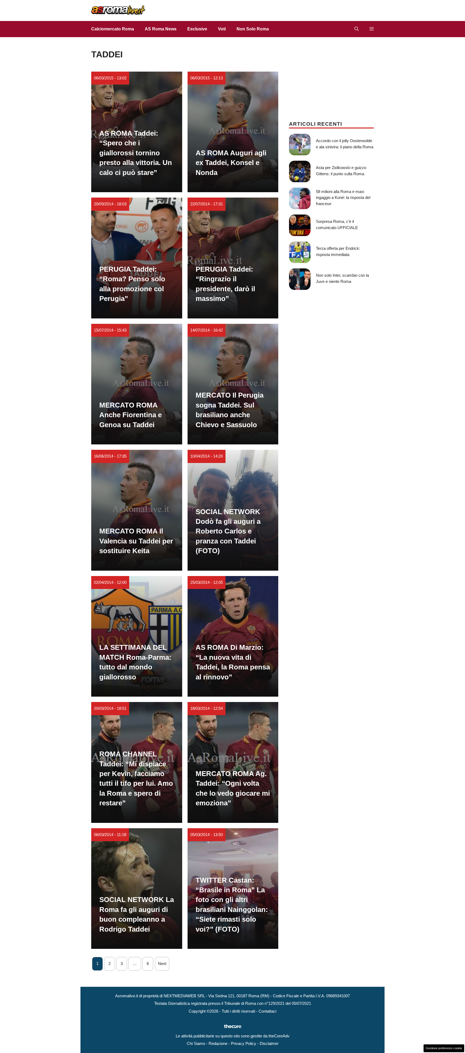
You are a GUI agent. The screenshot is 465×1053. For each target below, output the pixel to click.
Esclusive (197, 29)
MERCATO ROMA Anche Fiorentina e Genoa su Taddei (130, 415)
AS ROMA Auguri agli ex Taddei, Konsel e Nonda (231, 163)
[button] (356, 29)
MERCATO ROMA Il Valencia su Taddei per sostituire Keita (136, 541)
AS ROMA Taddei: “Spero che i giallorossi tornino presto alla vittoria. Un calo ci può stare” (135, 153)
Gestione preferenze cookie (444, 1048)
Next (162, 963)
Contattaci (267, 1011)
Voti (222, 29)
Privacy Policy (243, 1043)
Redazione (218, 1043)
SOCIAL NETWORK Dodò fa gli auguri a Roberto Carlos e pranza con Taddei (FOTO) (228, 531)
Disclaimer (269, 1043)
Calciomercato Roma (112, 29)
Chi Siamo (196, 1043)
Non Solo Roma (253, 29)
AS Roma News (161, 29)
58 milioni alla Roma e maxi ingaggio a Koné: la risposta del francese (343, 197)
